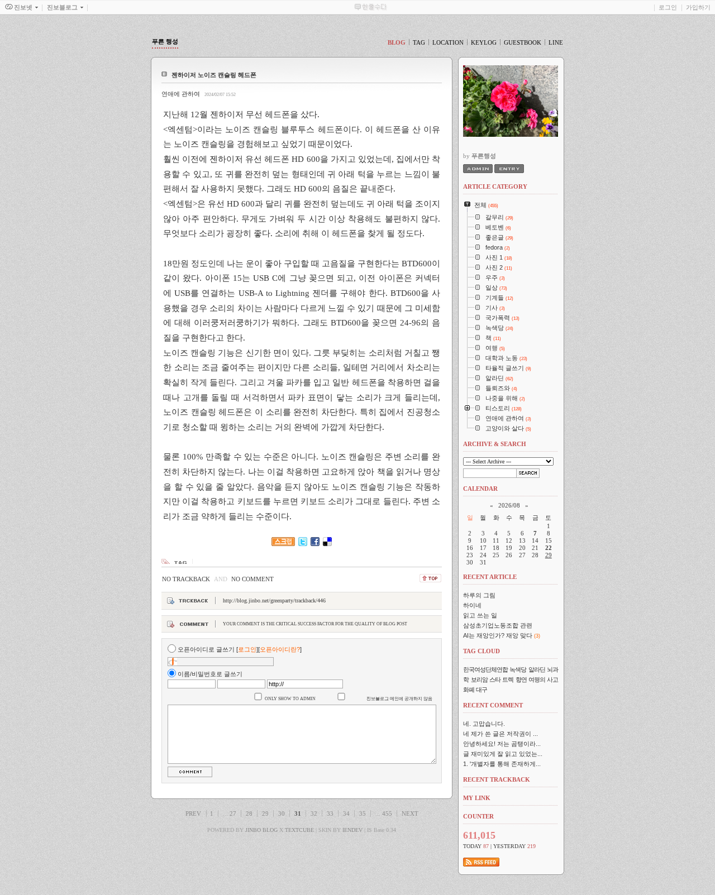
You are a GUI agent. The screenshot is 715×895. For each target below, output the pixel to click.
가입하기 (698, 7)
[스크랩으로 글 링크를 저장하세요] (283, 543)
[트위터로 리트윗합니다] (302, 543)
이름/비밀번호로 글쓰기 (210, 674)
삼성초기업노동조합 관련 (497, 625)
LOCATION (448, 42)
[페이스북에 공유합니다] (315, 543)
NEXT (410, 813)
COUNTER (478, 816)
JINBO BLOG (261, 830)
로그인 (668, 7)
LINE (556, 42)
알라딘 (536, 669)
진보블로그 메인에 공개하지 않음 (399, 698)
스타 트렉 (501, 679)
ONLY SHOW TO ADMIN (290, 698)
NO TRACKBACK (186, 579)
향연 (521, 679)
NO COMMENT (252, 579)
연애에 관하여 (180, 93)
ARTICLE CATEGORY (495, 186)
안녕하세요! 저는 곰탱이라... (502, 743)
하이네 (472, 605)
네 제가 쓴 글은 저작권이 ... (500, 733)
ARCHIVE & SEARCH (494, 444)
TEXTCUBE (299, 830)
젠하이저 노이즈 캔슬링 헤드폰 (213, 74)
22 (548, 547)
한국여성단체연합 (485, 669)
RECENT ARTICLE (490, 576)
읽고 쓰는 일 (480, 615)
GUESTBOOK (522, 42)
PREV (193, 813)
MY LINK (476, 798)
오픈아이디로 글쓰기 (206, 649)
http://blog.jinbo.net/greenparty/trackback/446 (274, 600)
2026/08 (509, 505)
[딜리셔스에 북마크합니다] (327, 543)
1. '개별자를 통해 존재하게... (502, 763)
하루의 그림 (479, 595)
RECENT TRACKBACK (496, 779)
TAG (419, 42)
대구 (481, 689)
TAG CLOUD (481, 651)
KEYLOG (484, 42)
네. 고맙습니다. (484, 723)
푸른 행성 (165, 41)
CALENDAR (480, 488)
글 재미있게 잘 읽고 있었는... (502, 753)
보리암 (479, 679)
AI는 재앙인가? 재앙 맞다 (497, 635)
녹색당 (517, 669)
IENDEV (352, 830)
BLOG (397, 42)
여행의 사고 (543, 679)
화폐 (468, 689)
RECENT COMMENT (493, 705)
